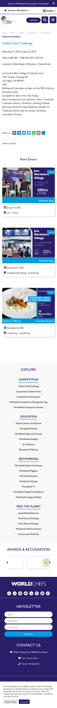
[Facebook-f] (9, 593)
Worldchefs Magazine (28, 470)
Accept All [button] (24, 701)
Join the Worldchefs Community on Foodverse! (28, 3)
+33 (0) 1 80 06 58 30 (30, 663)
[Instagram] (15, 593)
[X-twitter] (31, 593)
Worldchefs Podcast (28, 475)
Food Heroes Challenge (28, 518)
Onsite (21, 32)
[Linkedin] (20, 593)
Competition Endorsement (28, 396)
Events (13, 32)
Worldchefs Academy (28, 438)
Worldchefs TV (28, 486)
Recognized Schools (28, 428)
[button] (14, 133)
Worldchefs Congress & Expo (28, 497)
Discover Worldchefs (17, 10)
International (45, 32)
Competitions (32, 32)
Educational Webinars (28, 449)
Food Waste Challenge (28, 523)
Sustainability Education (28, 513)
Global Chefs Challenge (28, 386)
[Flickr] (42, 593)
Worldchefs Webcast (28, 481)
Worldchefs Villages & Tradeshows (28, 491)
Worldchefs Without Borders (29, 528)
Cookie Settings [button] (10, 701)
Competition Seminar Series (28, 391)
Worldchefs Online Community (28, 465)
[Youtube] (26, 593)
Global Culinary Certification (28, 423)
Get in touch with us (29, 657)
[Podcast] (37, 593)
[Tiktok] (48, 593)
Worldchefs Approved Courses (28, 433)
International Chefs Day (28, 534)
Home (4, 32)
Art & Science (28, 444)
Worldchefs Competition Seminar (28, 407)
